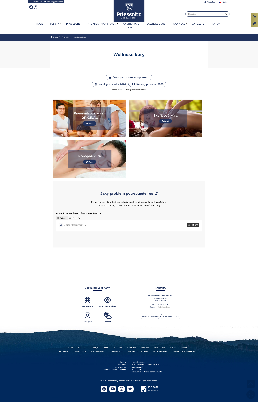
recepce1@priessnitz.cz (54, 2)
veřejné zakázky (138, 362)
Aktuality (198, 24)
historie (173, 348)
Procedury (73, 24)
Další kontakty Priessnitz (171, 316)
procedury (118, 348)
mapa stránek (137, 367)
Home (129, 11)
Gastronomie (131, 24)
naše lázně (83, 348)
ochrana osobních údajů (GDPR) (146, 364)
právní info (136, 369)
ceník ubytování (160, 351)
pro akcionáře (120, 367)
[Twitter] (130, 389)
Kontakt (217, 24)
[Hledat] (226, 14)
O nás (129, 27)
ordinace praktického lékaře (184, 351)
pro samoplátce (79, 351)
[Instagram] (35, 5)
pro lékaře (63, 351)
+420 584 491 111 (37, 2)
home (70, 348)
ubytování (131, 348)
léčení (106, 348)
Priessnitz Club (116, 351)
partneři (131, 351)
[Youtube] (112, 389)
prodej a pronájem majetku (114, 369)
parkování (144, 351)
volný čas (145, 348)
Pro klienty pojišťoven (101, 24)
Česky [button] (225, 2)
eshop (184, 348)
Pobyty (54, 24)
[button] (210, 2)
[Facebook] (30, 5)
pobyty (95, 348)
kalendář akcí (159, 348)
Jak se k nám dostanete (150, 316)
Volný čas (179, 24)
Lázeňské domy (156, 24)
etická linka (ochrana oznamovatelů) (147, 372)
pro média (122, 364)
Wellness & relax (98, 351)
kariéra (123, 362)
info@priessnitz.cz (163, 307)
